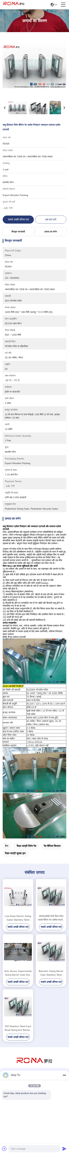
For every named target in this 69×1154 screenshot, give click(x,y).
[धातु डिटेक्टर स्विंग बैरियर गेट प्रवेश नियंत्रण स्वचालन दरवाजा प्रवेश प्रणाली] (34, 65)
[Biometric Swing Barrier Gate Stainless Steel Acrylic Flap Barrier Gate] (51, 951)
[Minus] (64, 1075)
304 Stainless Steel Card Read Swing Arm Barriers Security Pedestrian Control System (18, 1028)
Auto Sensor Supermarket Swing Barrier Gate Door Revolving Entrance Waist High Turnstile (18, 973)
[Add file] (4, 1148)
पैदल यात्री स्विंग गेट (26, 845)
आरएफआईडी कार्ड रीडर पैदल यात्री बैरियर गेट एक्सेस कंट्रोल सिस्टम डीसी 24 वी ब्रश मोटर (51, 918)
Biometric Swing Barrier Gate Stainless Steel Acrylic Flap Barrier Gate (51, 973)
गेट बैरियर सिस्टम (52, 845)
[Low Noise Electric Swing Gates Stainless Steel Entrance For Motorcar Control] (18, 896)
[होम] (34, 1064)
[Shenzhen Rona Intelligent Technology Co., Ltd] (14, 5)
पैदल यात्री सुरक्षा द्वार (15, 853)
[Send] (64, 1148)
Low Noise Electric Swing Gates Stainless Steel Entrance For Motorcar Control (18, 918)
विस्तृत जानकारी (18, 231)
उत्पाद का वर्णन (50, 231)
